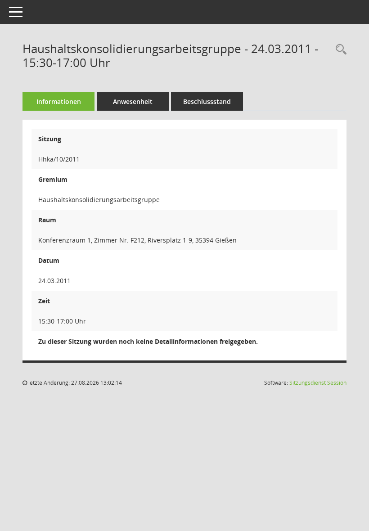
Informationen (58, 101)
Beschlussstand (207, 101)
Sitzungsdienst (317, 383)
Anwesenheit (133, 101)
